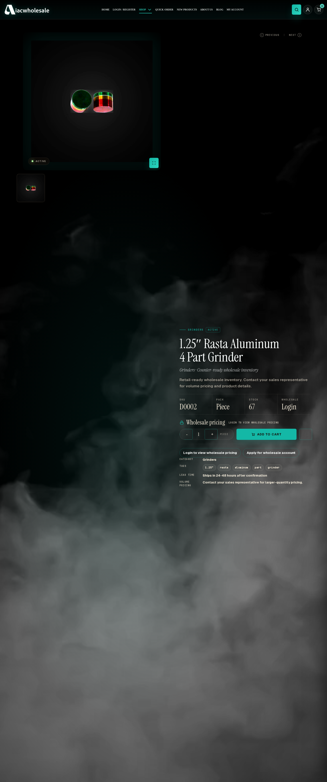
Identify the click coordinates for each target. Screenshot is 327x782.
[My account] (307, 9)
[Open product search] (296, 9)
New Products (187, 9)
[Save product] (305, 434)
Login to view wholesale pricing (210, 453)
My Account (235, 9)
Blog (219, 9)
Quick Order (164, 9)
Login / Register (124, 9)
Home (105, 9)
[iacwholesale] (28, 9)
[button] (294, 404)
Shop (142, 9)
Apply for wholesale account (271, 453)
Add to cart (269, 434)
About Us (206, 9)
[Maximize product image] (154, 163)
